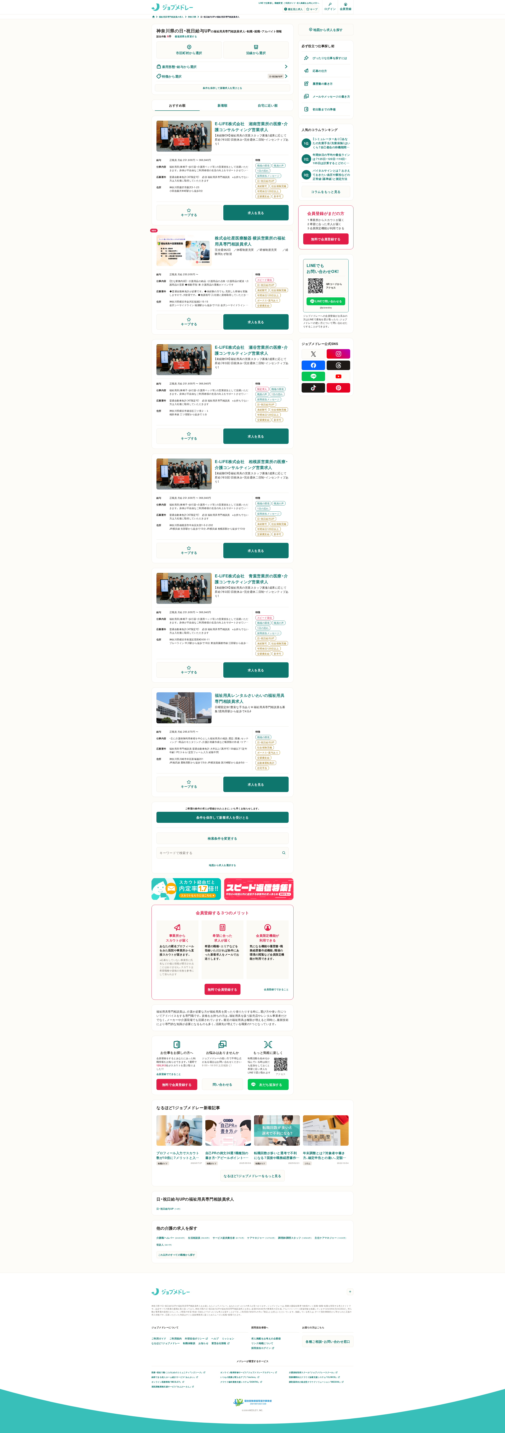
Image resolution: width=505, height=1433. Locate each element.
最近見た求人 (295, 9)
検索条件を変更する (222, 838)
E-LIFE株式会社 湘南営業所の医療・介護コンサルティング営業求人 (251, 126)
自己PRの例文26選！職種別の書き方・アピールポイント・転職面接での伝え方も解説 (227, 1155)
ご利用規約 (175, 1338)
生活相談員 (198, 1237)
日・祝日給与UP (168, 1208)
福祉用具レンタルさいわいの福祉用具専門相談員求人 (250, 698)
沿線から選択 (256, 52)
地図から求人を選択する (222, 865)
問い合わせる (222, 1084)
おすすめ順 (177, 105)
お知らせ (203, 1343)
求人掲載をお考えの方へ (308, 2)
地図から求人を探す (328, 29)
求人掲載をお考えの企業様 (266, 1338)
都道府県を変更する (186, 36)
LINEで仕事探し (266, 2)
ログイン (330, 9)
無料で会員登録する (222, 989)
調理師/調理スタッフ (294, 1237)
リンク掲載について (262, 1343)
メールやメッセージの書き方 (331, 96)
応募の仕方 (320, 71)
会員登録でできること (276, 989)
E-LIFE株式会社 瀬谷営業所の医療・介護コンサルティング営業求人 (251, 350)
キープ (313, 9)
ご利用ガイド (289, 2)
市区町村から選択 (189, 52)
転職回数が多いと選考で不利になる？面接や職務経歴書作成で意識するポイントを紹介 (276, 1155)
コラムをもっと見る (326, 191)
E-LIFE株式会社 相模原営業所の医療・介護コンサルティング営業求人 (251, 464)
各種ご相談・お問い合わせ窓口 (328, 1341)
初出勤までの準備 (324, 109)
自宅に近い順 (268, 105)
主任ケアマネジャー (330, 1237)
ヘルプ (215, 1338)
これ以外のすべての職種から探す (176, 1254)
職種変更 (279, 2)
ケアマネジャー (261, 1237)
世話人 (164, 1244)
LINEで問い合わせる (328, 301)
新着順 (222, 105)
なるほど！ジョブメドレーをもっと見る (252, 1175)
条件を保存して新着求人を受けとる (222, 88)
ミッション (228, 1338)
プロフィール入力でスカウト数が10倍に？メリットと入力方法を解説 (177, 1155)
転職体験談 (189, 1343)
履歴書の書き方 (323, 84)
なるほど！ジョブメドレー (166, 1343)
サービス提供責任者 (228, 1237)
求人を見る (256, 212)
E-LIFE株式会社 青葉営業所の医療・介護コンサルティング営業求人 (251, 578)
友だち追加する (270, 1084)
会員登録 (345, 9)
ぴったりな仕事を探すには (330, 58)
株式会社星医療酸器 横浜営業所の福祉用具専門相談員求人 (250, 241)
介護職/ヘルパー (170, 1237)
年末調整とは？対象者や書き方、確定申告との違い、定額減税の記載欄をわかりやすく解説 (324, 1155)
